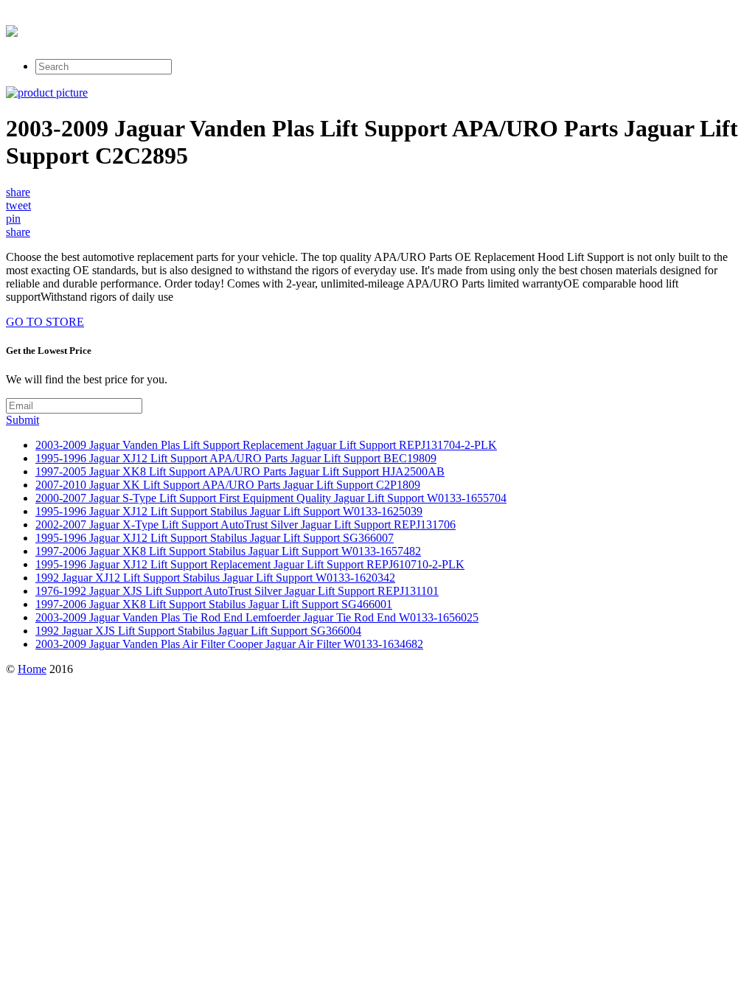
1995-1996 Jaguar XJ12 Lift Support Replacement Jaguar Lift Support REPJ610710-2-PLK (250, 564)
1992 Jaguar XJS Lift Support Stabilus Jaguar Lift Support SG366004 (198, 630)
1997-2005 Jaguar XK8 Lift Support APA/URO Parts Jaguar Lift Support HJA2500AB (240, 471)
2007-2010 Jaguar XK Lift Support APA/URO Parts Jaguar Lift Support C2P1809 (227, 484)
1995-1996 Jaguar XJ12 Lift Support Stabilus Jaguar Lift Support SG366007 (214, 538)
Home (32, 669)
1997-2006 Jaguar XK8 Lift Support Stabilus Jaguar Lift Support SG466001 (213, 604)
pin (13, 218)
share (18, 192)
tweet (18, 205)
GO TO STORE (45, 322)
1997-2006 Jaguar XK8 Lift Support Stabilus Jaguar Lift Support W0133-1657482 (228, 551)
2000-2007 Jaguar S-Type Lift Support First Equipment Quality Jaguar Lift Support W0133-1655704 (271, 498)
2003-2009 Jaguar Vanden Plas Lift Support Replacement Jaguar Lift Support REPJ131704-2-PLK (266, 445)
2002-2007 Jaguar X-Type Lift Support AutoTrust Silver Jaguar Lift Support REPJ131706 (245, 524)
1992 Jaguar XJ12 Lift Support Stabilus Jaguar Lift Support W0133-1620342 (215, 577)
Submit (22, 420)
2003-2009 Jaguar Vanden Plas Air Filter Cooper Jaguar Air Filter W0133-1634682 (229, 644)
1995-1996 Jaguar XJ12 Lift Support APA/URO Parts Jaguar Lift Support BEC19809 (235, 458)
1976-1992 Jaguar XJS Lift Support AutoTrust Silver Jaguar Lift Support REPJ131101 (237, 591)
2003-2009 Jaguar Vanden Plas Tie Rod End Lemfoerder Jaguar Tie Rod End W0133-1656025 (257, 617)
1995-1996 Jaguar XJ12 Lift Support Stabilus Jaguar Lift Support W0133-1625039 (228, 511)
